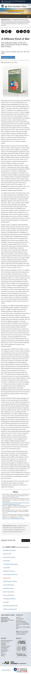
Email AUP (18, 617)
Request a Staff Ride (21, 621)
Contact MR (6, 602)
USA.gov (3, 655)
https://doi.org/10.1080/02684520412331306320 (13, 518)
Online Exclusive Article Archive (10, 574)
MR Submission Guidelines (9, 598)
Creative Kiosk (6, 560)
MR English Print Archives (9, 571)
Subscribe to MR (7, 554)
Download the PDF (7, 57)
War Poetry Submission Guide (10, 609)
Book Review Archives (8, 588)
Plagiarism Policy (7, 578)
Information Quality (5, 646)
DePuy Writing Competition (9, 557)
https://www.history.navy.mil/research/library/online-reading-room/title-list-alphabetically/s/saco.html (15, 503)
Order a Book (19, 620)
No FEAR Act (4, 651)
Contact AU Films (20, 618)
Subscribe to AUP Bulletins (22, 623)
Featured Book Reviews (8, 585)
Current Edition (6, 567)
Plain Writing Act (5, 647)
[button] (6, 2)
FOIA (2, 653)
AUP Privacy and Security (7, 640)
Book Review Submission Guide (10, 605)
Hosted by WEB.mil (6, 670)
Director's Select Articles (8, 592)
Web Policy (3, 644)
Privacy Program (5, 650)
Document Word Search (8, 595)
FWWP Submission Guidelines (10, 581)
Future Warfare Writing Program (10, 564)
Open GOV (3, 654)
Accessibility (4, 648)
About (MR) (9, 550)
